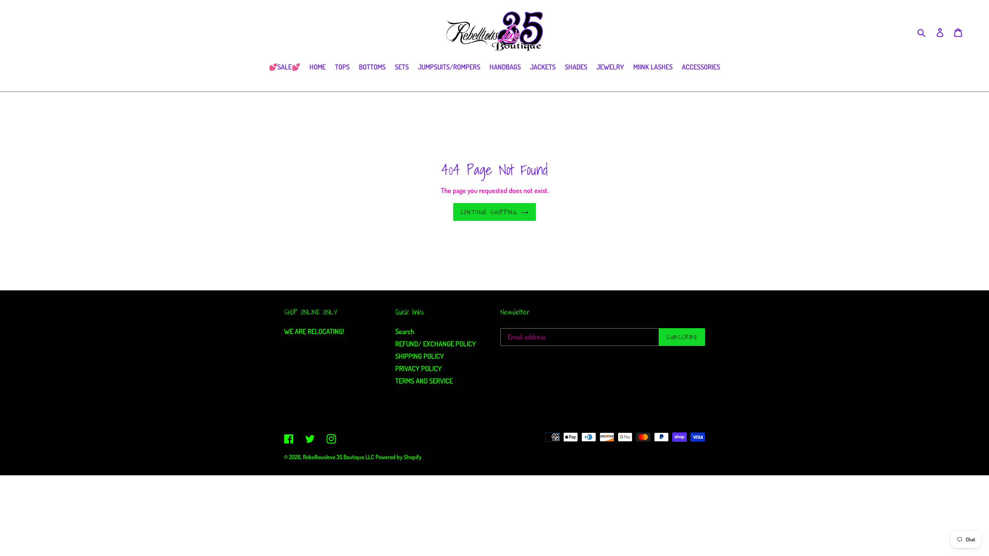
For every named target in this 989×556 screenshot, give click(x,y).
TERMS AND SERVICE (424, 380)
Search (404, 331)
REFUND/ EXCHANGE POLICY (435, 343)
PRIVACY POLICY (418, 368)
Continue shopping (489, 212)
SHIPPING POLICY (419, 356)
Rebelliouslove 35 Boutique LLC (338, 457)
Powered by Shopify (398, 457)
